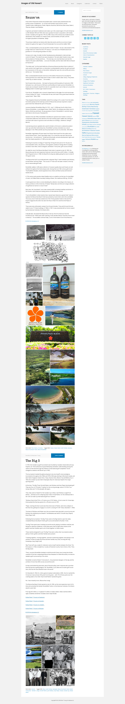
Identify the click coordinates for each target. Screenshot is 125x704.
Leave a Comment (59, 455)
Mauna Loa (85, 128)
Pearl (83, 137)
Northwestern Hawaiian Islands (91, 130)
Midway (90, 128)
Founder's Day (84, 110)
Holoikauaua (84, 118)
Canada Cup (66, 690)
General (33, 689)
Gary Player (56, 690)
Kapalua (85, 59)
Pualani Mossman (88, 137)
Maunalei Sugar (86, 57)
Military (85, 68)
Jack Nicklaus (50, 690)
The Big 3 (33, 461)
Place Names (34, 448)
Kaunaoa (70, 448)
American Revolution (88, 85)
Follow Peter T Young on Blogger (35, 608)
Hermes (94, 116)
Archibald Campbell (86, 104)
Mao (96, 126)
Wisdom (83, 141)
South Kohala (64, 448)
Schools (85, 75)
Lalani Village (89, 124)
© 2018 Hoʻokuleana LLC (32, 612)
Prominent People (87, 72)
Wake (97, 139)
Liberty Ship (84, 126)
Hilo (97, 116)
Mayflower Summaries (88, 83)
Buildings (85, 91)
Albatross (84, 102)
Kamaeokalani (95, 120)
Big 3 (38, 690)
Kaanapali (55, 689)
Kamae (91, 120)
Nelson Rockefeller (42, 449)
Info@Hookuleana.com (87, 30)
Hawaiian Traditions (87, 66)
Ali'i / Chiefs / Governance (89, 89)
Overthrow (85, 46)
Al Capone (88, 102)
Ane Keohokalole (95, 102)
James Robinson (86, 120)
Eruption (97, 108)
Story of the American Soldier (90, 53)
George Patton (90, 110)
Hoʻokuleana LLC (86, 148)
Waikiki (93, 139)
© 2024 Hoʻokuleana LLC (32, 221)
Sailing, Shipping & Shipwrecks (90, 77)
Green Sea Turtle (88, 113)
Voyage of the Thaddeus (89, 81)
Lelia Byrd (99, 124)
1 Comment (60, 12)
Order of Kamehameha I (89, 55)
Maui (44, 689)
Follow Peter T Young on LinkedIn (35, 605)
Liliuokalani (91, 126)
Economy (40, 448)
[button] (36, 232)
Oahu (84, 133)
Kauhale (85, 51)
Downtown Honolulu (88, 109)
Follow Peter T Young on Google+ (35, 601)
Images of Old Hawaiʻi (31, 3)
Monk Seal (94, 128)
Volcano (88, 139)
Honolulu (90, 118)
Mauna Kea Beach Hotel (31, 449)
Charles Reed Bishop (92, 106)
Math (98, 126)
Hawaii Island (57, 448)
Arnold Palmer (43, 690)
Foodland (85, 49)
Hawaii (51, 448)
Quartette (94, 137)
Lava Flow (94, 124)
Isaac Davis (97, 118)
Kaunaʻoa (33, 17)
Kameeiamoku (86, 122)
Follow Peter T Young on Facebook (35, 597)
